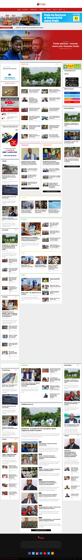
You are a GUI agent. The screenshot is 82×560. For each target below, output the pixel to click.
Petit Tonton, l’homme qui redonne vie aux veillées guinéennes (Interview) (30, 384)
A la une (65, 41)
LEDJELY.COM (25, 241)
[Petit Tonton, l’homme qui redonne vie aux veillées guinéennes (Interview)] (31, 374)
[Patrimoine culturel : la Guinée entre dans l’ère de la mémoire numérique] (54, 205)
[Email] (48, 553)
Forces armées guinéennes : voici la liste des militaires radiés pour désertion (54, 109)
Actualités (25, 9)
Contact (60, 9)
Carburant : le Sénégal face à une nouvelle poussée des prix (13, 336)
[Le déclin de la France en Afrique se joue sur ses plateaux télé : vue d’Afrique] (45, 293)
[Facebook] (29, 553)
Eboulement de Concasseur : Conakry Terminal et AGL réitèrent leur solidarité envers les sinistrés (51, 163)
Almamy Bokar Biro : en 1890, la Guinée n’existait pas (75, 487)
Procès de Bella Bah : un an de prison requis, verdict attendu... (13, 493)
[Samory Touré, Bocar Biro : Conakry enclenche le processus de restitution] (27, 205)
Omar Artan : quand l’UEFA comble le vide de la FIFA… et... (55, 279)
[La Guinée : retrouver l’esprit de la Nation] (67, 495)
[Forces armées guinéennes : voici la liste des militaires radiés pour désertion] (45, 110)
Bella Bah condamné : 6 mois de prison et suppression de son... (13, 485)
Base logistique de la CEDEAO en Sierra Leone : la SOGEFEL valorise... (54, 177)
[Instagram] (37, 553)
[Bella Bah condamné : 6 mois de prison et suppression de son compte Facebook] (5, 485)
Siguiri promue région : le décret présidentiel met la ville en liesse (55, 232)
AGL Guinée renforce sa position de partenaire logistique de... (32, 176)
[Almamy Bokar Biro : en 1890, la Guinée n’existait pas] (67, 487)
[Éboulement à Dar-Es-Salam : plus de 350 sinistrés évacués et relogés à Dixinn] (45, 239)
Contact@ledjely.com (44, 549)
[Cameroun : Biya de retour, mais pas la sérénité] (10, 190)
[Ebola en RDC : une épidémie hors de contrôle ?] (27, 260)
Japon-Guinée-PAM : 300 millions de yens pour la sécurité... (32, 183)
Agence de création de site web (10, 128)
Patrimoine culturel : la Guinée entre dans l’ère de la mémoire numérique (54, 211)
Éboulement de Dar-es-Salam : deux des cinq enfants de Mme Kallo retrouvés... (34, 109)
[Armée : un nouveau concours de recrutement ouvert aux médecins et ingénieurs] (24, 91)
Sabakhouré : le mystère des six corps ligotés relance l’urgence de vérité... (71, 124)
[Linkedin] (41, 553)
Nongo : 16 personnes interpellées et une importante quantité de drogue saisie (53, 267)
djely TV (55, 9)
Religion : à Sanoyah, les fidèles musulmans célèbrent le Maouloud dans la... (54, 90)
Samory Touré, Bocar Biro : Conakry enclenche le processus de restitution (27, 211)
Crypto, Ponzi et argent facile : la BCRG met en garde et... (13, 344)
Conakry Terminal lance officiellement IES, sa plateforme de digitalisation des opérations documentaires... (54, 185)
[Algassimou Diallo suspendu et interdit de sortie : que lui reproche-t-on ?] (5, 476)
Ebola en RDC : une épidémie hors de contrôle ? (27, 266)
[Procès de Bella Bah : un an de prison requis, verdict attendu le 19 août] (5, 493)
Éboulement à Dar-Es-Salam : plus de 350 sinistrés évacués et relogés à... (55, 239)
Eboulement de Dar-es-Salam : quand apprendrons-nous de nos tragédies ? (55, 246)
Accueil (19, 9)
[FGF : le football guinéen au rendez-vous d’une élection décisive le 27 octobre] (45, 118)
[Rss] (52, 553)
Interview (42, 9)
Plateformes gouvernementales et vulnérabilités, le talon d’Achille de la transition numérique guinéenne (33, 100)
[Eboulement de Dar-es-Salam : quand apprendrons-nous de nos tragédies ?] (45, 246)
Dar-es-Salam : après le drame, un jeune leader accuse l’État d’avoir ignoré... (54, 135)
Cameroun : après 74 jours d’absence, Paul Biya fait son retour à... (9, 219)
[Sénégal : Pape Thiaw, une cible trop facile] (45, 300)
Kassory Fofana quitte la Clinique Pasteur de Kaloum (41, 266)
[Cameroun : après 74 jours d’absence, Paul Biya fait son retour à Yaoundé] (10, 211)
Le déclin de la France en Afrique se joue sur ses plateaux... (54, 292)
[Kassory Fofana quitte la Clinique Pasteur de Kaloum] (41, 260)
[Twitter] (33, 553)
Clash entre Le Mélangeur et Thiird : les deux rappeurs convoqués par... (41, 211)
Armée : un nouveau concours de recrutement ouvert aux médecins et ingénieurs (34, 90)
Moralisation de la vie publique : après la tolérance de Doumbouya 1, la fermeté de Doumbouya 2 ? (30, 239)
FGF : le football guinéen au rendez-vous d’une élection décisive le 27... (54, 117)
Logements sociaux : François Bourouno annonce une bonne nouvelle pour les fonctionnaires (29, 163)
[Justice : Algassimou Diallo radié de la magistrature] (10, 447)
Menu (16, 229)
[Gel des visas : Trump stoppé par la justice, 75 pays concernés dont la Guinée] (10, 378)
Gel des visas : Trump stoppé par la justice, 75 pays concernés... (9, 385)
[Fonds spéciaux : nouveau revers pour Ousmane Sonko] (72, 135)
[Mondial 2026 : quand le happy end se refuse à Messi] (45, 287)
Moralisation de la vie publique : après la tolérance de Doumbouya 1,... (34, 135)
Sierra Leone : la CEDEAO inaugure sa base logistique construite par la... (54, 169)
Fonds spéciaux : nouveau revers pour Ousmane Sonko (28, 27)
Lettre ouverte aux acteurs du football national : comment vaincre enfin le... (55, 99)
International (33, 9)
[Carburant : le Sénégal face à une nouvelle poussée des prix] (5, 336)
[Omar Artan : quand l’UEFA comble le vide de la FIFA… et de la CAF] (45, 280)
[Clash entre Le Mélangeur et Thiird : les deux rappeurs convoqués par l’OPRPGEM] (41, 205)
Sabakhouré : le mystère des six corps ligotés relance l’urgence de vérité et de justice (9, 247)
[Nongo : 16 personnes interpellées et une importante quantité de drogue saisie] (54, 260)
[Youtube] (45, 553)
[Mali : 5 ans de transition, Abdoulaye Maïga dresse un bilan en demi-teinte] (5, 352)
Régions (48, 9)
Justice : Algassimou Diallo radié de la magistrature (9, 455)
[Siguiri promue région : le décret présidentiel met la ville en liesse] (45, 232)
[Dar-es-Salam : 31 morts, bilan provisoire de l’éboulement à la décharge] (5, 288)
